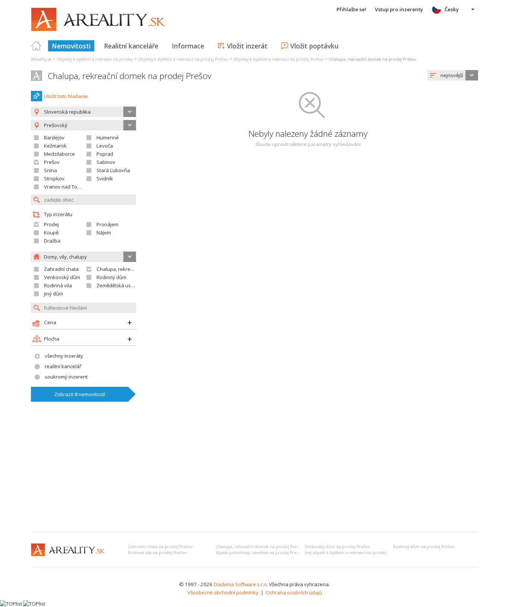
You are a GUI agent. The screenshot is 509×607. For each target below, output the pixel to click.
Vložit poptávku (314, 45)
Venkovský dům (62, 277)
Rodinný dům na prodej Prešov (423, 546)
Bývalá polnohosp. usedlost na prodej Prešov (259, 552)
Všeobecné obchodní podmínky (223, 592)
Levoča (105, 145)
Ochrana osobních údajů (294, 592)
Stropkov (54, 178)
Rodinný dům (111, 277)
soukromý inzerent (66, 376)
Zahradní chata (61, 269)
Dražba (52, 240)
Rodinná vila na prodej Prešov (157, 552)
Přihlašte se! (351, 9)
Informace (188, 45)
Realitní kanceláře (131, 45)
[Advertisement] (254, 470)
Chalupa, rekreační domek (127, 269)
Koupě (51, 232)
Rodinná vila (58, 285)
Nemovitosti (71, 45)
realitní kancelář (63, 366)
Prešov (52, 162)
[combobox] (452, 75)
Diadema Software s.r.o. (241, 584)
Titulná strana (36, 45)
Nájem (104, 232)
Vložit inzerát (247, 45)
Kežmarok (55, 145)
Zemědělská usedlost (121, 285)
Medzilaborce (59, 154)
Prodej (51, 224)
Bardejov (54, 137)
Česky (452, 9)
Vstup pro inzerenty (399, 9)
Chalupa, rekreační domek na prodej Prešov (129, 76)
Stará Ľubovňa (113, 170)
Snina (50, 170)
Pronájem (107, 224)
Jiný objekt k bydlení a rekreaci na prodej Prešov (352, 552)
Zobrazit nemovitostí (79, 394)
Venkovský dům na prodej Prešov (337, 546)
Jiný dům (53, 293)
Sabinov (106, 162)
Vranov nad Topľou (65, 186)
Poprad (105, 154)
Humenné (108, 137)
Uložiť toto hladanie (66, 96)
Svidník (105, 178)
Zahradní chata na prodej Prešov (160, 546)
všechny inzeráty (64, 355)
